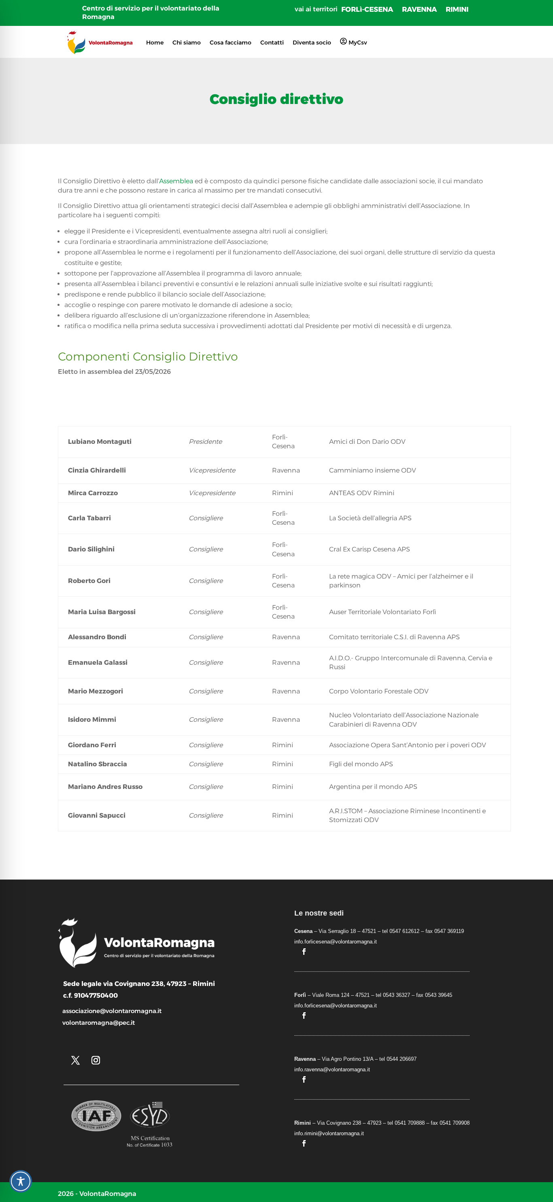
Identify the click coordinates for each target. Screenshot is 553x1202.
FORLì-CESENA (367, 9)
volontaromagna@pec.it (98, 1022)
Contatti (272, 42)
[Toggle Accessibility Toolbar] (20, 1181)
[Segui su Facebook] (304, 951)
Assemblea (176, 181)
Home (155, 42)
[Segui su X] (75, 1060)
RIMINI (457, 9)
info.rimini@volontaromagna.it (329, 1133)
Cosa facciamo (230, 42)
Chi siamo (186, 42)
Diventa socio (312, 42)
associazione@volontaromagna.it (112, 1011)
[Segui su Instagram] (95, 1060)
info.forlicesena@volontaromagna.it (335, 942)
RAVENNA (419, 9)
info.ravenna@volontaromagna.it (332, 1069)
